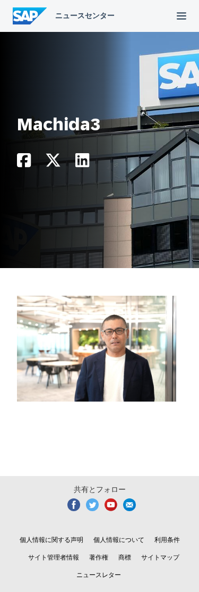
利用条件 (167, 540)
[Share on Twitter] (53, 163)
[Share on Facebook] (24, 163)
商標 (124, 557)
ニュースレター (98, 575)
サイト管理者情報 (53, 557)
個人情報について (118, 540)
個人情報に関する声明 (51, 540)
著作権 (98, 557)
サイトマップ (160, 557)
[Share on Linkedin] (82, 163)
